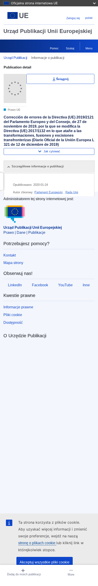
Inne (86, 285)
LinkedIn (15, 285)
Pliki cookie (12, 315)
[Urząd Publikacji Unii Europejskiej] (19, 15)
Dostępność (13, 322)
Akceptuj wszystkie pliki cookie (45, 562)
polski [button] (89, 18)
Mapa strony (13, 263)
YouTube (65, 285)
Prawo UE (13, 109)
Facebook (40, 285)
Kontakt (9, 255)
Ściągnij (62, 79)
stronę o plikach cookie (37, 543)
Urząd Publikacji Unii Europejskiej (47, 31)
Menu (89, 48)
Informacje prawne (18, 307)
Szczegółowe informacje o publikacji (38, 166)
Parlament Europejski (48, 192)
